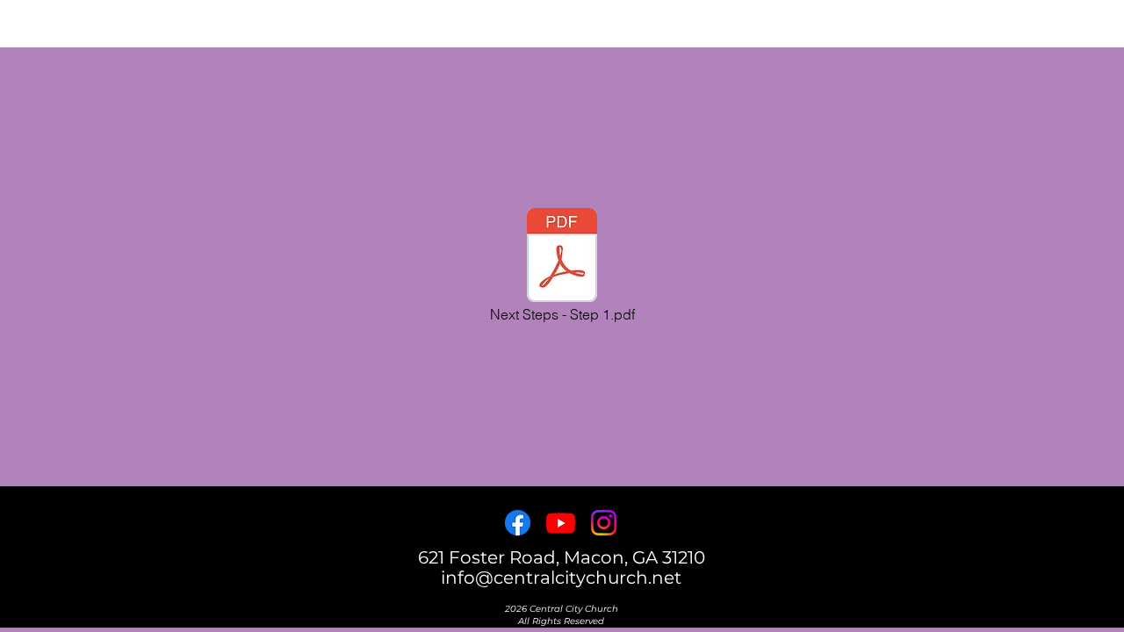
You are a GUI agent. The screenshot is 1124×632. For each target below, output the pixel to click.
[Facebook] (518, 523)
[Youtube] (561, 523)
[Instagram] (604, 523)
